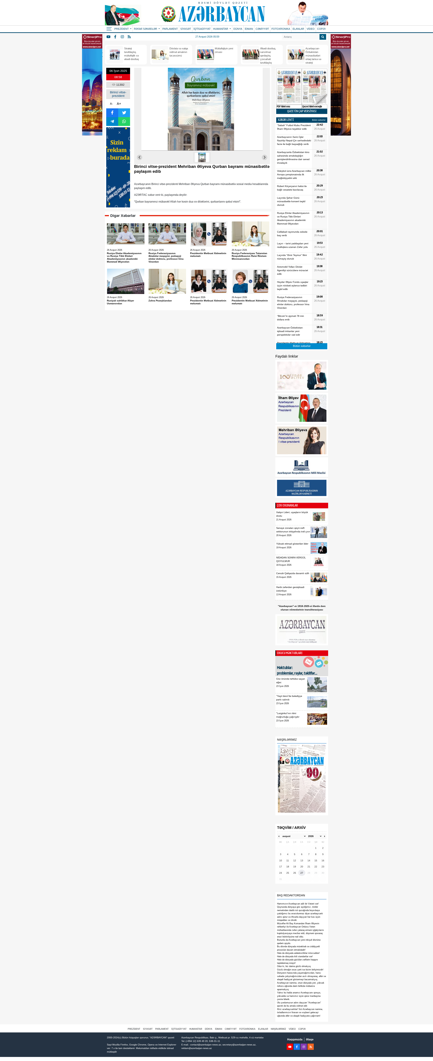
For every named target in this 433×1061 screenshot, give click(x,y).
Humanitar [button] (221, 28)
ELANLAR (298, 28)
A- (111, 103)
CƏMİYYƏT (262, 28)
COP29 (321, 28)
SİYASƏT (185, 28)
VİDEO (311, 28)
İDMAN (249, 28)
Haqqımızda (294, 1039)
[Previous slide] (139, 157)
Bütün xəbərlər (319, 120)
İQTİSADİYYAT (202, 28)
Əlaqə (309, 1039)
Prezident (134, 1029)
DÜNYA (237, 28)
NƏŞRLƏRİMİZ (278, 1029)
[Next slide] (264, 157)
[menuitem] (202, 157)
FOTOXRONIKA (280, 28)
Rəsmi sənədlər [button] (146, 28)
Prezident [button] (121, 28)
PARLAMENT (170, 28)
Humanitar (195, 1029)
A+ (119, 103)
